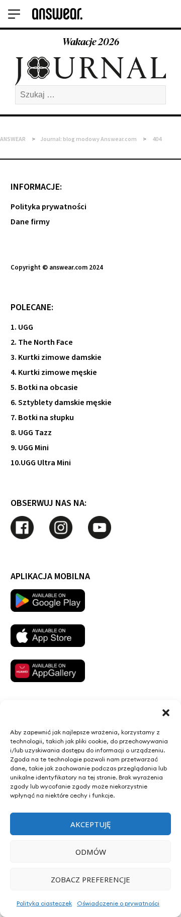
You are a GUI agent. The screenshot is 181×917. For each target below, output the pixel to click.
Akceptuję (90, 824)
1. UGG (22, 327)
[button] (166, 713)
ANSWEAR (13, 139)
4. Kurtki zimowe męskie (54, 372)
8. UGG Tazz (31, 432)
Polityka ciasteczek (44, 903)
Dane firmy (30, 221)
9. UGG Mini (30, 447)
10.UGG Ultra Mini (41, 462)
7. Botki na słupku (42, 417)
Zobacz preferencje (90, 879)
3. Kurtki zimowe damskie (56, 357)
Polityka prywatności (48, 206)
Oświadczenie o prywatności (118, 903)
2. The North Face (42, 342)
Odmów (90, 852)
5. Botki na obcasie (44, 387)
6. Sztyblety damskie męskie (61, 402)
